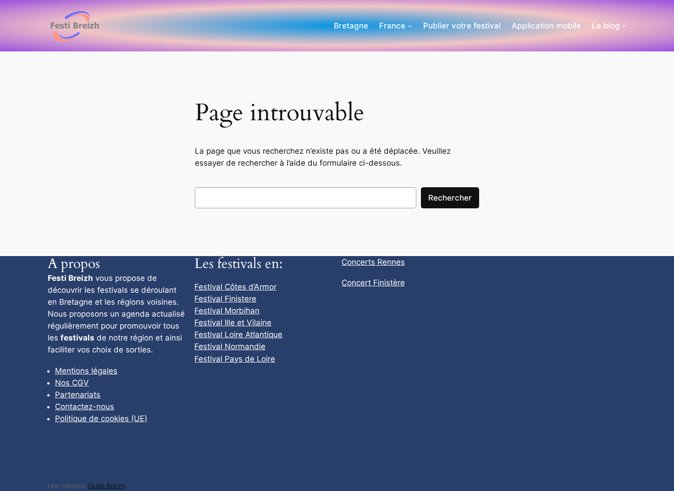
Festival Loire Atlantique (238, 334)
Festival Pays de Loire (234, 358)
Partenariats (77, 394)
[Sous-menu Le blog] (624, 25)
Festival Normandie (229, 346)
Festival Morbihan (227, 310)
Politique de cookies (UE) (101, 418)
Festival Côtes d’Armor (235, 286)
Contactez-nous (84, 406)
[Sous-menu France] (410, 25)
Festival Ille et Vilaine (232, 322)
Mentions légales (86, 370)
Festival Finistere (225, 298)
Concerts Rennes (373, 262)
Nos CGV (72, 382)
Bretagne (351, 25)
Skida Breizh (106, 486)
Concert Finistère (373, 282)
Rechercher (450, 197)
